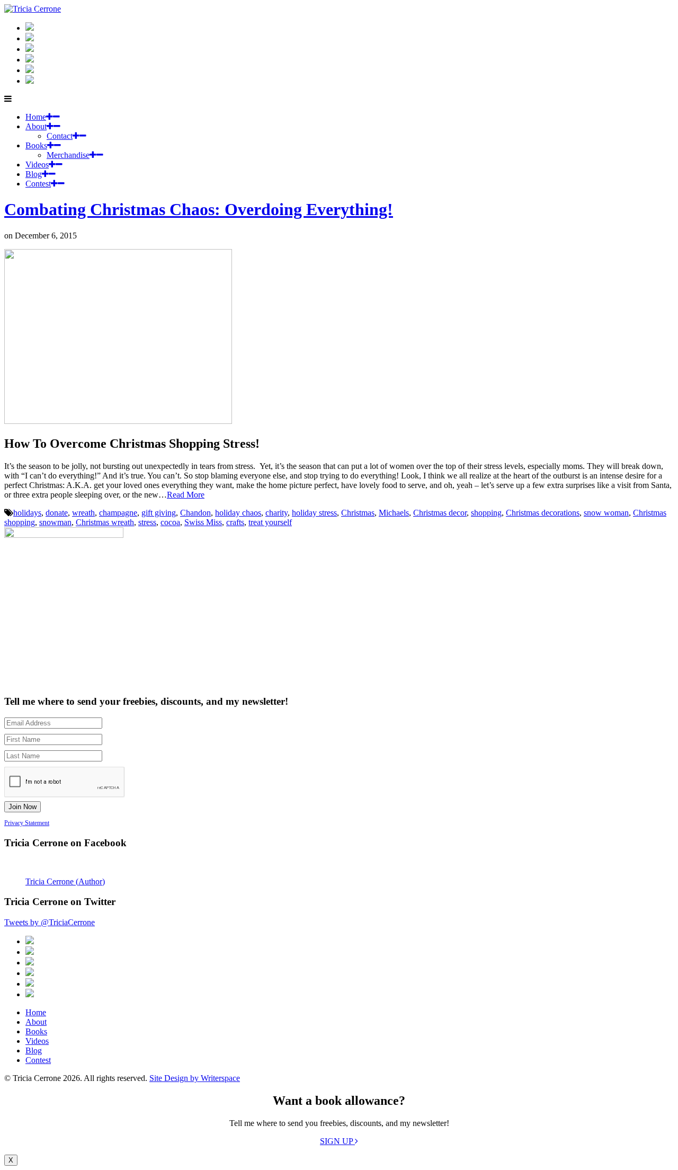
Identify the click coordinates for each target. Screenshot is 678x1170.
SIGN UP (337, 1141)
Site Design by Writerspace (194, 1078)
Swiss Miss (203, 522)
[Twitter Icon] (29, 70)
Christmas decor (440, 512)
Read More (185, 494)
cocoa (170, 522)
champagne (118, 512)
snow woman (606, 512)
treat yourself (270, 522)
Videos (37, 164)
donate (57, 512)
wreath (83, 512)
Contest (38, 183)
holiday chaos (238, 512)
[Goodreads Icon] (29, 59)
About (36, 126)
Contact (60, 135)
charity (276, 512)
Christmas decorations (542, 512)
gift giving (158, 512)
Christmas (357, 512)
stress (147, 522)
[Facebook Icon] (29, 49)
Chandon (195, 512)
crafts (235, 522)
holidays (27, 512)
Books (36, 145)
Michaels (394, 512)
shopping (486, 512)
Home (35, 116)
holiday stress (314, 512)
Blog (33, 174)
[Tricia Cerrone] (32, 8)
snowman (55, 522)
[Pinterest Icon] (29, 80)
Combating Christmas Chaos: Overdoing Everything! (198, 209)
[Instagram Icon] (29, 27)
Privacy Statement (26, 823)
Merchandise (68, 154)
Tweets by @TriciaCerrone (49, 922)
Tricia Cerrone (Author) (65, 881)
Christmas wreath (105, 522)
